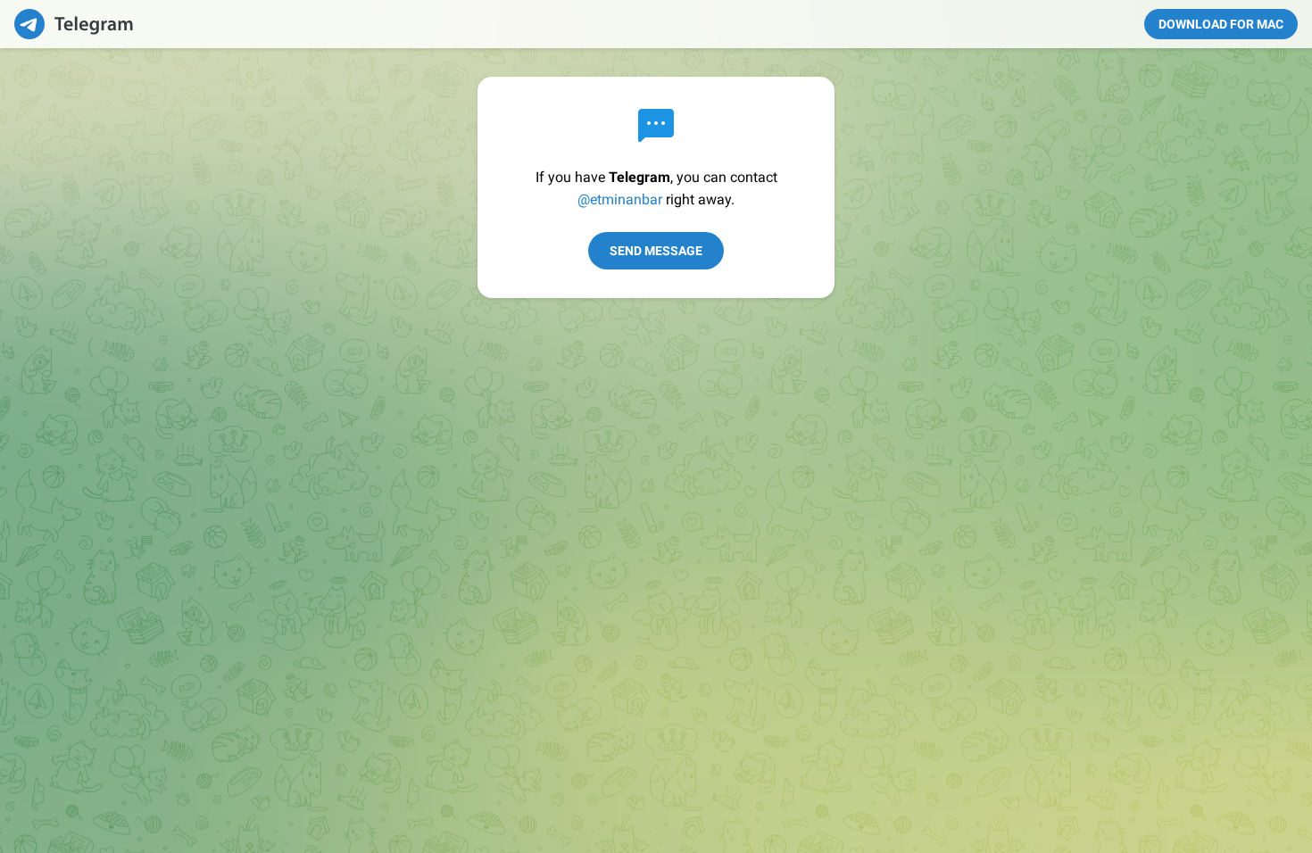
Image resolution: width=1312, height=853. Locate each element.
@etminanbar (619, 199)
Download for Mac (1220, 24)
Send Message (656, 251)
